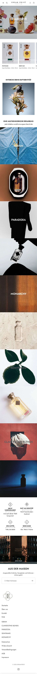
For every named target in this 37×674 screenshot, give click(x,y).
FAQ (3, 617)
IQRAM (4, 622)
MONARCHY (6, 637)
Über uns (5, 609)
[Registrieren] (32, 581)
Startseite (5, 605)
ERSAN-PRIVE (21, 664)
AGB (3, 653)
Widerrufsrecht (7, 646)
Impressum (5, 657)
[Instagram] (18, 669)
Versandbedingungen (9, 649)
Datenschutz (6, 642)
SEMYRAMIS (6, 633)
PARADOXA (6, 629)
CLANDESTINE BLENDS (10, 625)
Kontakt (4, 613)
